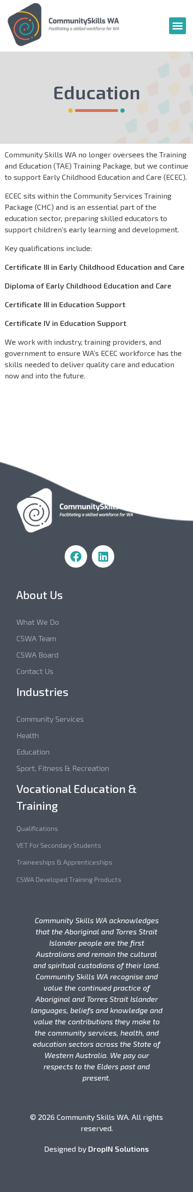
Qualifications (37, 828)
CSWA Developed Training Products (68, 879)
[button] (177, 25)
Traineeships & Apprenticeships (64, 862)
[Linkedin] (103, 556)
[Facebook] (76, 556)
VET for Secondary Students (58, 845)
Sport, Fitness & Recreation (62, 767)
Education (33, 751)
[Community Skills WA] (77, 24)
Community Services (50, 718)
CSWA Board (37, 654)
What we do (37, 621)
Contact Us (34, 670)
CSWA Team (36, 638)
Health (27, 735)
